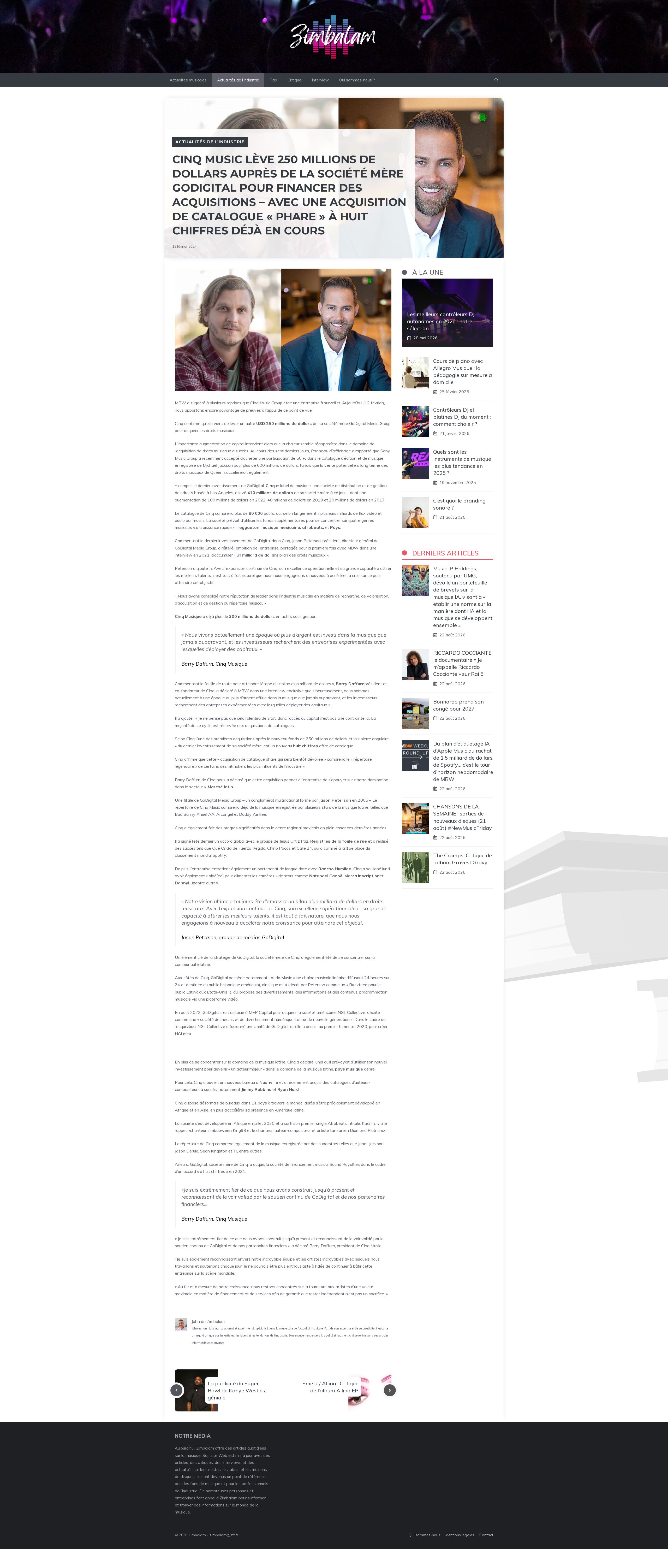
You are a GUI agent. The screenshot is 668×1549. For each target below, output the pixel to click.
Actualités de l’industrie (238, 80)
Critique (294, 80)
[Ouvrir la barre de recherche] (496, 80)
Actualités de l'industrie (209, 141)
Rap (273, 80)
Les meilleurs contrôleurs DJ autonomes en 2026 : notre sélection (440, 321)
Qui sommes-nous (424, 1535)
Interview (320, 80)
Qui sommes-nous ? (357, 80)
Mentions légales (459, 1535)
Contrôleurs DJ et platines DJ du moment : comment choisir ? (462, 416)
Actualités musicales (188, 80)
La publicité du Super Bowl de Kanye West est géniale (237, 1390)
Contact (486, 1535)
